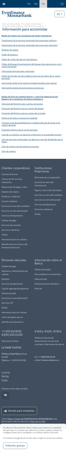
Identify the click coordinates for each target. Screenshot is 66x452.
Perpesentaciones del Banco (47, 284)
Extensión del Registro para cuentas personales (22, 104)
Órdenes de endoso (10, 50)
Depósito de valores (10, 192)
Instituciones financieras (43, 170)
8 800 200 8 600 (12, 334)
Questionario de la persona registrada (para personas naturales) (30, 45)
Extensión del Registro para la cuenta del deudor (23, 109)
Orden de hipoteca (10, 55)
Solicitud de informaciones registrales (18, 71)
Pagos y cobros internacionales (48, 190)
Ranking (5, 376)
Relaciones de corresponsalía (47, 178)
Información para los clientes (14, 240)
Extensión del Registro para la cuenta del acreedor (24, 113)
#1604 (39, 331)
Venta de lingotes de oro (12, 317)
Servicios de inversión (11, 225)
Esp (43, 4)
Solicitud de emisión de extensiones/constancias (23, 88)
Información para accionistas (34, 26)
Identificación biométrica (12, 322)
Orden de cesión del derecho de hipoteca (19, 59)
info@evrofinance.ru (50, 360)
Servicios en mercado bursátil (14, 211)
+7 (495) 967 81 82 (18, 360)
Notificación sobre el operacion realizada (19, 118)
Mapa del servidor (38, 421)
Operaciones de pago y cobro (14, 187)
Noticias (38, 289)
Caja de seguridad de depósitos (15, 289)
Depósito (6, 279)
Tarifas (5, 235)
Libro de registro (9, 151)
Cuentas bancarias (10, 174)
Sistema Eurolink (9, 293)
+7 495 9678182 (11, 331)
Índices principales (43, 270)
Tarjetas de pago (9, 220)
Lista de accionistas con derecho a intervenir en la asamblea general (31, 135)
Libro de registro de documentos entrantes (20, 147)
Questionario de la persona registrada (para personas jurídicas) (29, 41)
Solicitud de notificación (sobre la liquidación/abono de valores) (29, 83)
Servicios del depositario (12, 216)
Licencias (6, 372)
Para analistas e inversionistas (31, 24)
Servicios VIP (7, 303)
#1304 (57, 331)
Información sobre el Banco (11, 24)
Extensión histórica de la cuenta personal (19, 130)
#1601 (48, 331)
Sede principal (41, 279)
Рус (29, 4)
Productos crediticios (11, 197)
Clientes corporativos (16, 168)
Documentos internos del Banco (12, 26)
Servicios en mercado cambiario (16, 206)
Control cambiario (9, 201)
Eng (35, 4)
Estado (5, 380)
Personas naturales (14, 260)
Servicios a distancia (10, 230)
